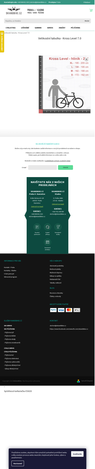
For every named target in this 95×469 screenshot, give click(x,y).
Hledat (87, 21)
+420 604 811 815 (23, 2)
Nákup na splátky (56, 276)
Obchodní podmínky (57, 266)
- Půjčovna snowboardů (12, 343)
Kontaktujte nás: (10, 2)
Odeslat (65, 167)
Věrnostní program (10, 277)
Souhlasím (77, 454)
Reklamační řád (55, 279)
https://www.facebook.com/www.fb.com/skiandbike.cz (69, 329)
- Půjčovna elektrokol (11, 358)
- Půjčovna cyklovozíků (12, 362)
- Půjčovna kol (9, 355)
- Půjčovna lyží (9, 332)
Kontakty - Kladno (10, 270)
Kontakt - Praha (9, 267)
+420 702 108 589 (58, 212)
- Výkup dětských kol (11, 369)
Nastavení (17, 463)
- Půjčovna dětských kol (12, 365)
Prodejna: (52, 2)
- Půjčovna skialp (10, 339)
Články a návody (55, 296)
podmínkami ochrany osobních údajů (57, 161)
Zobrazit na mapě (37, 206)
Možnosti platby (55, 269)
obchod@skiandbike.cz (38, 2)
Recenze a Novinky (56, 293)
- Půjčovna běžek (10, 336)
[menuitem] (10, 28)
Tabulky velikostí (55, 283)
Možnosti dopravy (56, 273)
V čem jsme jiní (9, 274)
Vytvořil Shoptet (87, 381)
